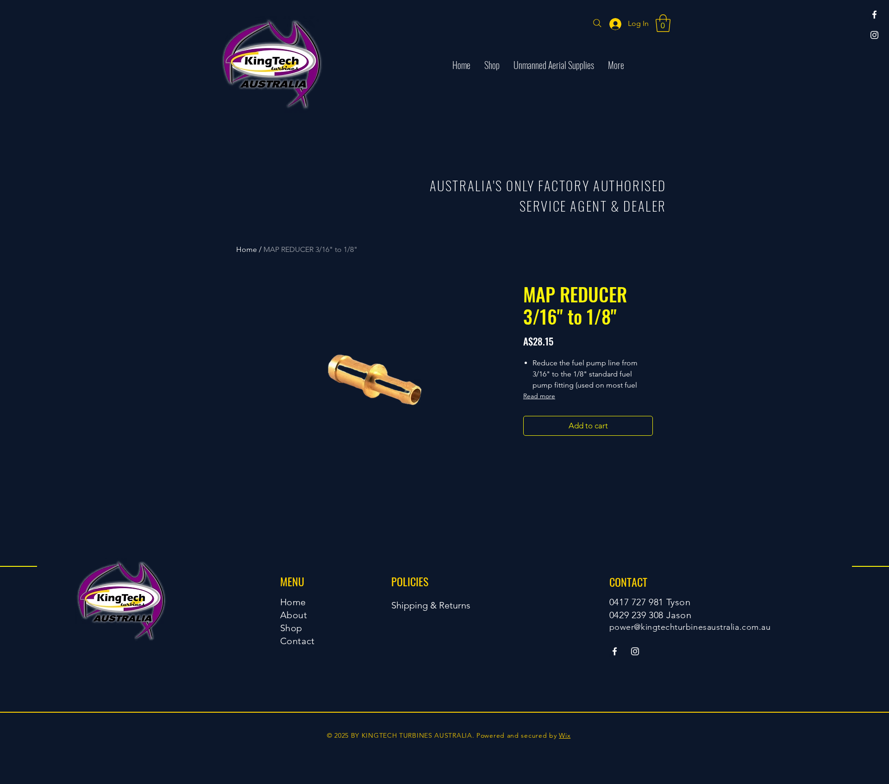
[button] (663, 23)
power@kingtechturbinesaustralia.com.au (690, 627)
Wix (564, 735)
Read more (539, 396)
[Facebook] (874, 14)
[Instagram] (874, 35)
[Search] (597, 23)
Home (246, 249)
